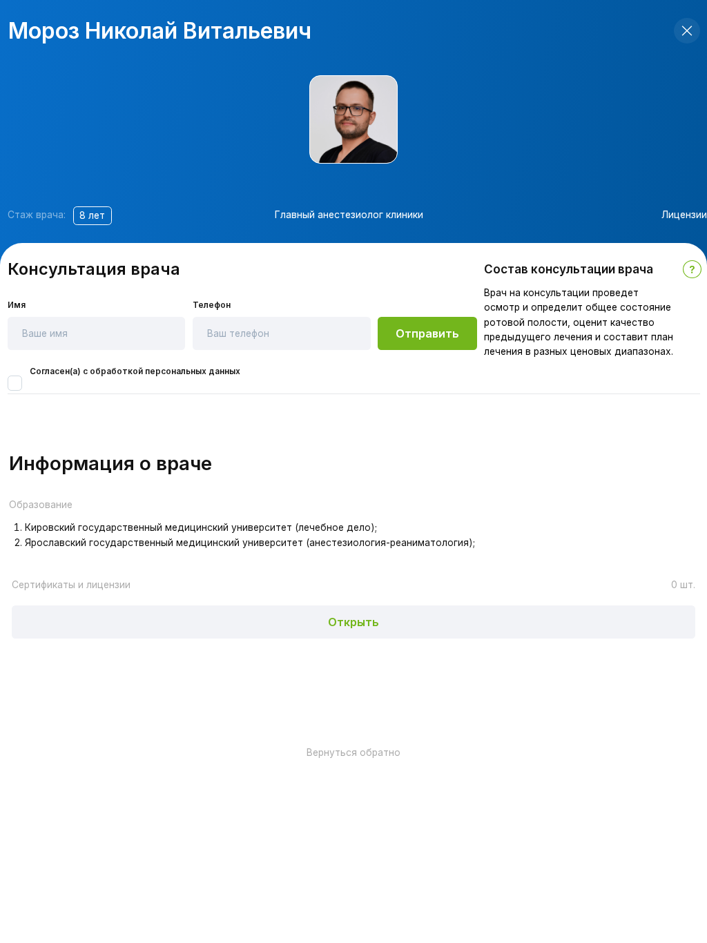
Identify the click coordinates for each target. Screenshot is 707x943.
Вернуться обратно (353, 752)
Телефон (212, 305)
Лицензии (684, 214)
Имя (17, 305)
